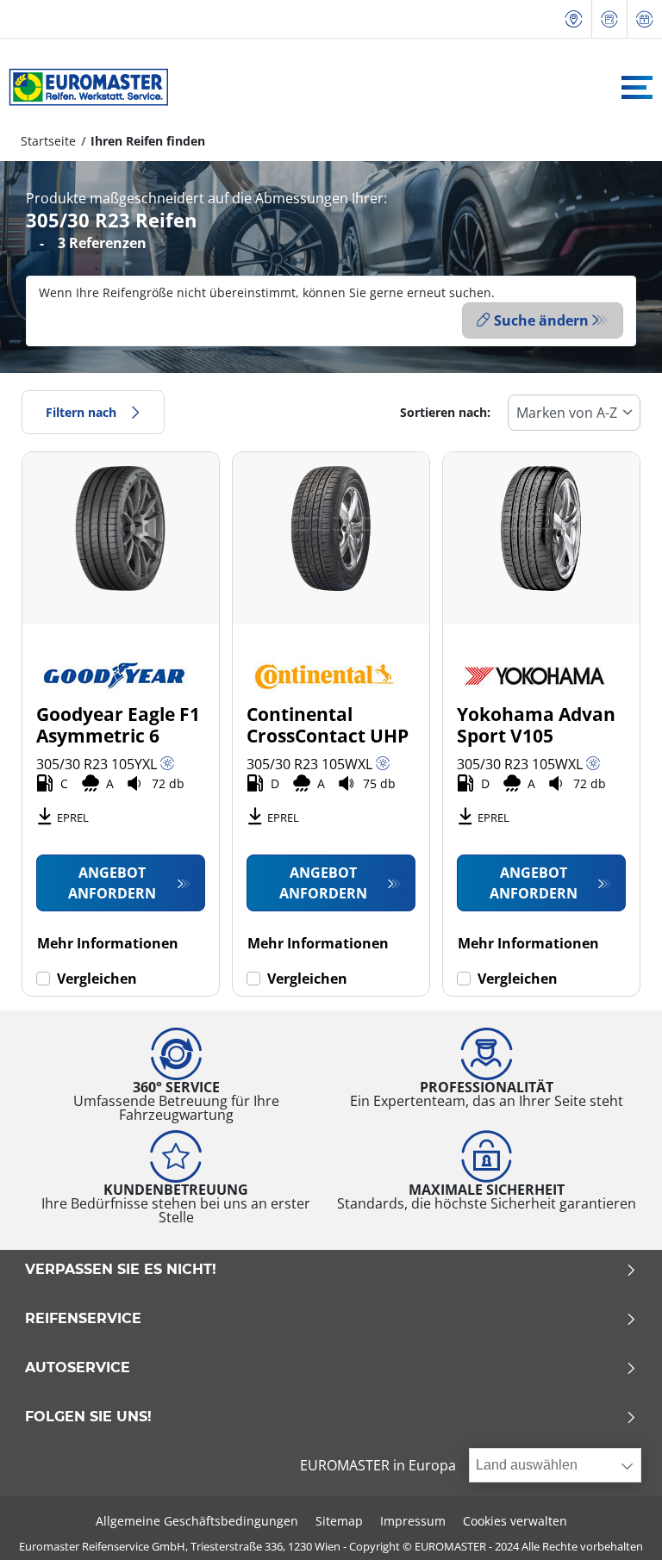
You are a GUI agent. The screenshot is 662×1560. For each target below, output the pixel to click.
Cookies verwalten (515, 1521)
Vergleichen (97, 978)
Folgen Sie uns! (88, 1417)
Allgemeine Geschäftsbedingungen (197, 1521)
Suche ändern (541, 320)
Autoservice (77, 1368)
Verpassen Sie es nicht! (120, 1270)
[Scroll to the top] (616, 1523)
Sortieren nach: (445, 412)
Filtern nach (81, 412)
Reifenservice (83, 1319)
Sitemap (339, 1521)
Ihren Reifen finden (148, 141)
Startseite (48, 141)
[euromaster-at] (84, 87)
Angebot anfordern (112, 883)
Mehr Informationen (107, 943)
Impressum (413, 1521)
